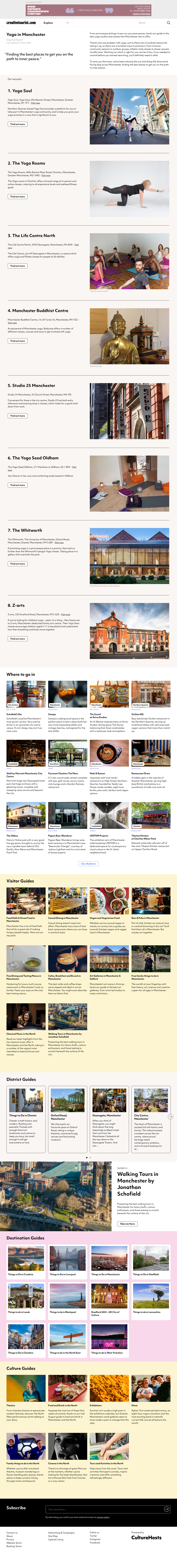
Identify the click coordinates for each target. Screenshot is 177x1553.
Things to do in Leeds (19, 1312)
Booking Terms (14, 1546)
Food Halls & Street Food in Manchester (20, 919)
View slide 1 (86, 1157)
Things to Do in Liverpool (63, 1274)
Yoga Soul (22, 90)
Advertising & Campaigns (61, 1532)
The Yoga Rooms (28, 163)
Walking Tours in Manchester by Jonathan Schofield (65, 1035)
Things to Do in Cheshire (20, 1352)
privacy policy (103, 1517)
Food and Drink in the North (62, 1405)
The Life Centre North (33, 235)
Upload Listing (55, 1539)
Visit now (35, 102)
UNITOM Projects (99, 835)
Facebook (95, 1543)
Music (135, 1405)
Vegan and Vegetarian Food (105, 917)
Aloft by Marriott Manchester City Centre (24, 775)
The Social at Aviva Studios (98, 716)
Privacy (10, 1539)
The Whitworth (27, 530)
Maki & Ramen (97, 773)
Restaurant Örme (141, 773)
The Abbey (12, 835)
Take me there (127, 1223)
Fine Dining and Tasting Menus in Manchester (23, 977)
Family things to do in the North (22, 1463)
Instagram (95, 1539)
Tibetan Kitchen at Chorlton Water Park (144, 837)
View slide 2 (90, 1157)
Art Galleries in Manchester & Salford (105, 977)
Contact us (11, 1532)
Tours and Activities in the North (106, 1463)
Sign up (167, 1509)
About (9, 1536)
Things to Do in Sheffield (146, 1274)
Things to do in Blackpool (63, 1312)
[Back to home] (21, 23)
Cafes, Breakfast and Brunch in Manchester (64, 977)
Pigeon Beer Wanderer (60, 835)
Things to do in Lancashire (146, 1312)
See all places (88, 863)
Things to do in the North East (65, 1352)
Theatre (10, 1405)
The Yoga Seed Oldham (35, 458)
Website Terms (14, 1543)
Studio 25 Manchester (33, 385)
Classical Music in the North (21, 1033)
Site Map (53, 1536)
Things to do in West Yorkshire (107, 1352)
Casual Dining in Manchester (63, 917)
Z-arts (18, 605)
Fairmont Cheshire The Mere (63, 773)
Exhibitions (96, 1405)
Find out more (17, 124)
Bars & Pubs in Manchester (145, 917)
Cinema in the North (58, 1463)
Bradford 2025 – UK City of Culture (105, 1314)
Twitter (93, 1536)
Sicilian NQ (137, 714)
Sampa (52, 714)
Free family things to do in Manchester (145, 977)
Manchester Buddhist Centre (40, 310)
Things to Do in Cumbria (20, 1274)
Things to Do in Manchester (105, 1274)
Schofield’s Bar (14, 714)
